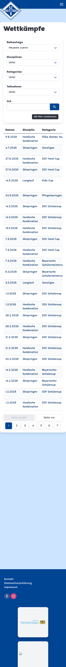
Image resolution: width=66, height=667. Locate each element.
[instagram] (13, 596)
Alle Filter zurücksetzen (45, 117)
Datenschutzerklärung (18, 583)
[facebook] (7, 596)
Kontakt (9, 579)
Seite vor (49, 417)
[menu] (61, 4)
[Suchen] (54, 107)
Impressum (10, 587)
